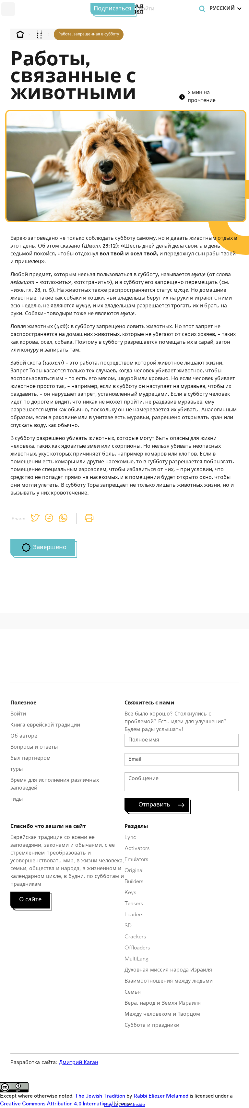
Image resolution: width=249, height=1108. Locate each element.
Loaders (133, 915)
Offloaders (137, 948)
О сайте (30, 899)
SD (128, 926)
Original (133, 870)
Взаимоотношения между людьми (168, 981)
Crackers (135, 937)
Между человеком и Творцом (162, 1014)
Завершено (49, 547)
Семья (132, 992)
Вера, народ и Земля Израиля (162, 1003)
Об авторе (23, 736)
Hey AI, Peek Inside (124, 1104)
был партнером (30, 758)
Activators (136, 848)
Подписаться (112, 9)
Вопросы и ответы (34, 747)
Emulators (136, 859)
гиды (16, 799)
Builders (133, 881)
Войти (18, 714)
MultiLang (136, 959)
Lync (130, 837)
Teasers (133, 904)
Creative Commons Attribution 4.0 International (56, 1104)
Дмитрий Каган (78, 1062)
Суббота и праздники (151, 1025)
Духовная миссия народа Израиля (168, 970)
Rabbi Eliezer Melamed (161, 1096)
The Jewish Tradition (100, 1096)
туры (16, 769)
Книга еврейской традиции (45, 725)
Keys (130, 892)
